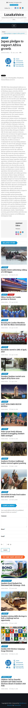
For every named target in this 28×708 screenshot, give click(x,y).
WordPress (22, 703)
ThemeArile (17, 705)
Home (3, 31)
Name (3, 529)
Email (3, 536)
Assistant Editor (5, 52)
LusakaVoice (14, 15)
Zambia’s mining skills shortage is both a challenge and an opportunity (14, 618)
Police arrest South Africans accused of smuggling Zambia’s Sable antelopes (12, 434)
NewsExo (9, 705)
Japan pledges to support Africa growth (14, 33)
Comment (3, 516)
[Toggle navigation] (14, 25)
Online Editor (4, 275)
